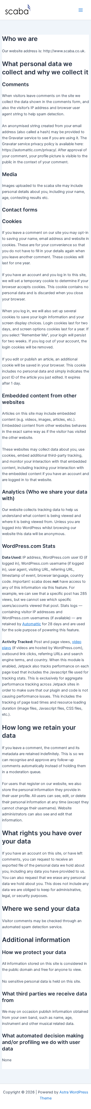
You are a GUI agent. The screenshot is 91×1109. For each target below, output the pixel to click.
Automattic (31, 624)
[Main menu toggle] (80, 10)
